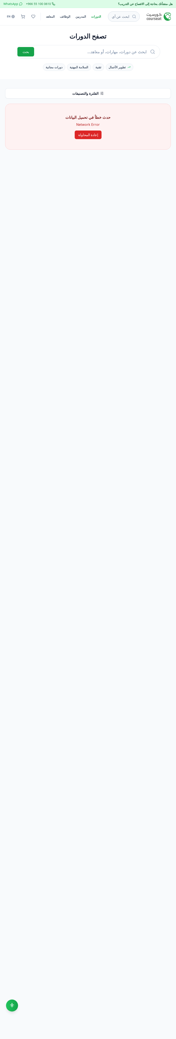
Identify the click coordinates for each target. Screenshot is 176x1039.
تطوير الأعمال (117, 67)
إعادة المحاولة (88, 134)
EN (9, 16)
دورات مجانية (54, 67)
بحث (26, 51)
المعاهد (50, 16)
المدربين (81, 16)
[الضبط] (12, 1006)
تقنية (98, 67)
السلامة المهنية (79, 67)
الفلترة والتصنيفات (85, 93)
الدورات (96, 16)
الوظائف (65, 16)
